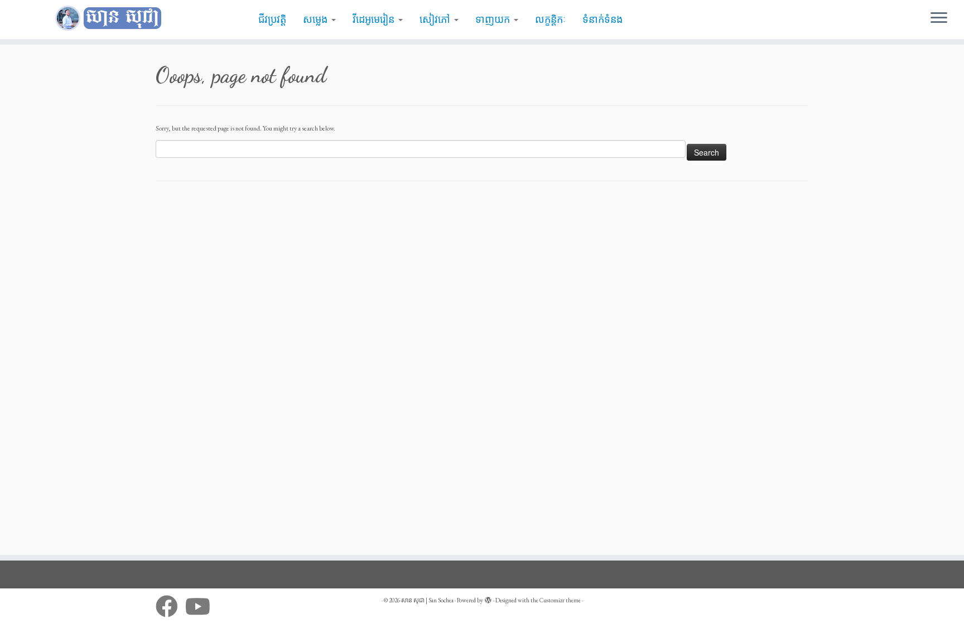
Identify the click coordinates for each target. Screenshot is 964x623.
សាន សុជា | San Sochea (427, 600)
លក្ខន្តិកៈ (550, 19)
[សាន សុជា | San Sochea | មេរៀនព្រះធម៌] (111, 18)
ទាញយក (494, 19)
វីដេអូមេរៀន (375, 19)
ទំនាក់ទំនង (602, 19)
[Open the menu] (939, 18)
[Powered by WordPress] (488, 598)
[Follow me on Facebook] (170, 606)
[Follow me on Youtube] (201, 606)
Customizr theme (560, 600)
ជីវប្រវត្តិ (272, 19)
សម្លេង (316, 19)
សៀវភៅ (436, 19)
